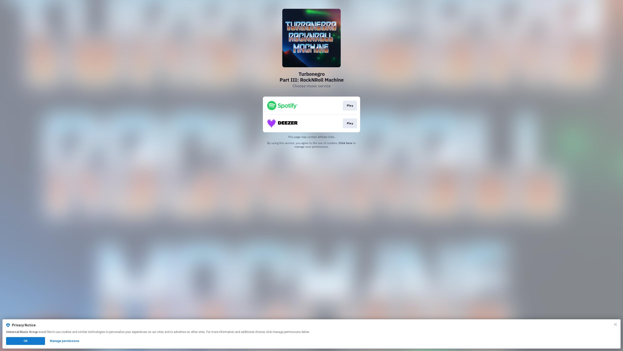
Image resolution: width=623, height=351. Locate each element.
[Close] (615, 324)
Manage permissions (64, 341)
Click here (345, 143)
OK (25, 341)
